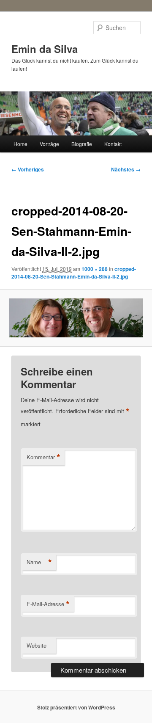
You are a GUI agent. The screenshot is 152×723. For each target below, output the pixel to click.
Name (39, 562)
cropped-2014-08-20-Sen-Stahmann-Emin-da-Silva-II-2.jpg (73, 272)
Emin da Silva (44, 48)
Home (20, 143)
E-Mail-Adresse (48, 604)
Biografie (81, 143)
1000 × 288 (94, 269)
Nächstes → (126, 169)
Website (36, 645)
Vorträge (49, 143)
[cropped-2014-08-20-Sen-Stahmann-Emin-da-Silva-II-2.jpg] (76, 317)
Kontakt (113, 143)
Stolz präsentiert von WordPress (76, 707)
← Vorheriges (27, 169)
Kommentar (43, 457)
